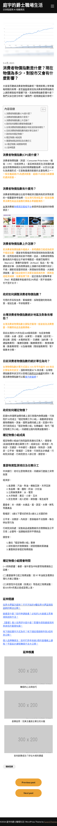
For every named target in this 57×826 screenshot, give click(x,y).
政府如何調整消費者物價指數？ (19, 124)
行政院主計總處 (35, 373)
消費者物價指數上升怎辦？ (17, 120)
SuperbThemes (50, 822)
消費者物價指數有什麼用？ (17, 117)
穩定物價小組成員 (14, 137)
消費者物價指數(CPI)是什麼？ (19, 113)
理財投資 (9, 766)
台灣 (5, 206)
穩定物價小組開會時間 (17, 144)
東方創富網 (30, 376)
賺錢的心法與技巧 (28, 687)
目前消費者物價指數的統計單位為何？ (22, 130)
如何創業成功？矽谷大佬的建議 (28, 755)
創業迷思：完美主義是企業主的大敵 (28, 721)
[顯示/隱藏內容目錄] (42, 109)
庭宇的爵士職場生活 (23, 5)
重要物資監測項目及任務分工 (18, 141)
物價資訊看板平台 (23, 206)
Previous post (28, 782)
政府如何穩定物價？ (15, 134)
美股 (25, 89)
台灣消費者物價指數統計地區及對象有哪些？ (25, 127)
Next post (28, 793)
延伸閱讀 (11, 147)
